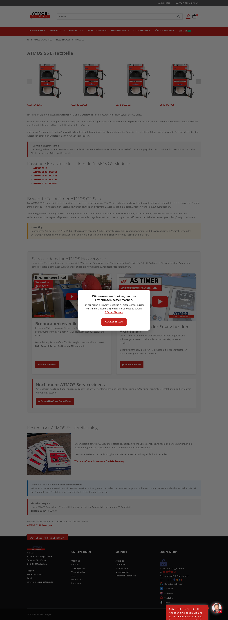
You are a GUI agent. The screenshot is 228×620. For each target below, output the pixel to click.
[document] (114, 310)
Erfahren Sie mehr (114, 312)
